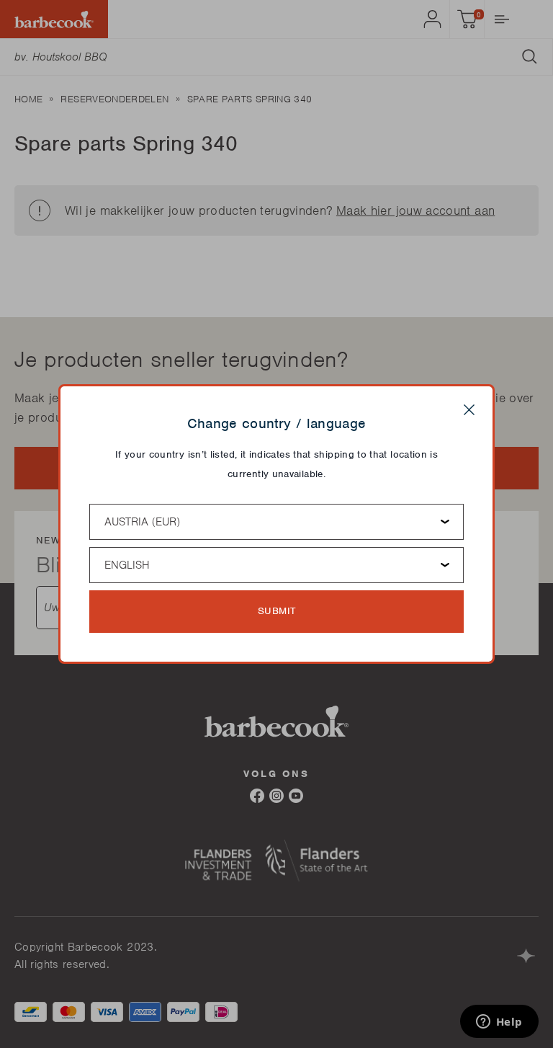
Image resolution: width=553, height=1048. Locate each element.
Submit (277, 611)
